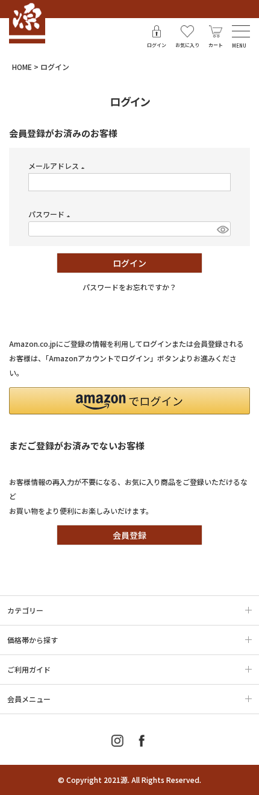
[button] (129, 400)
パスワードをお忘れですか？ (129, 287)
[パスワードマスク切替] (222, 229)
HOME (22, 67)
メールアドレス (58, 165)
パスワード (50, 214)
